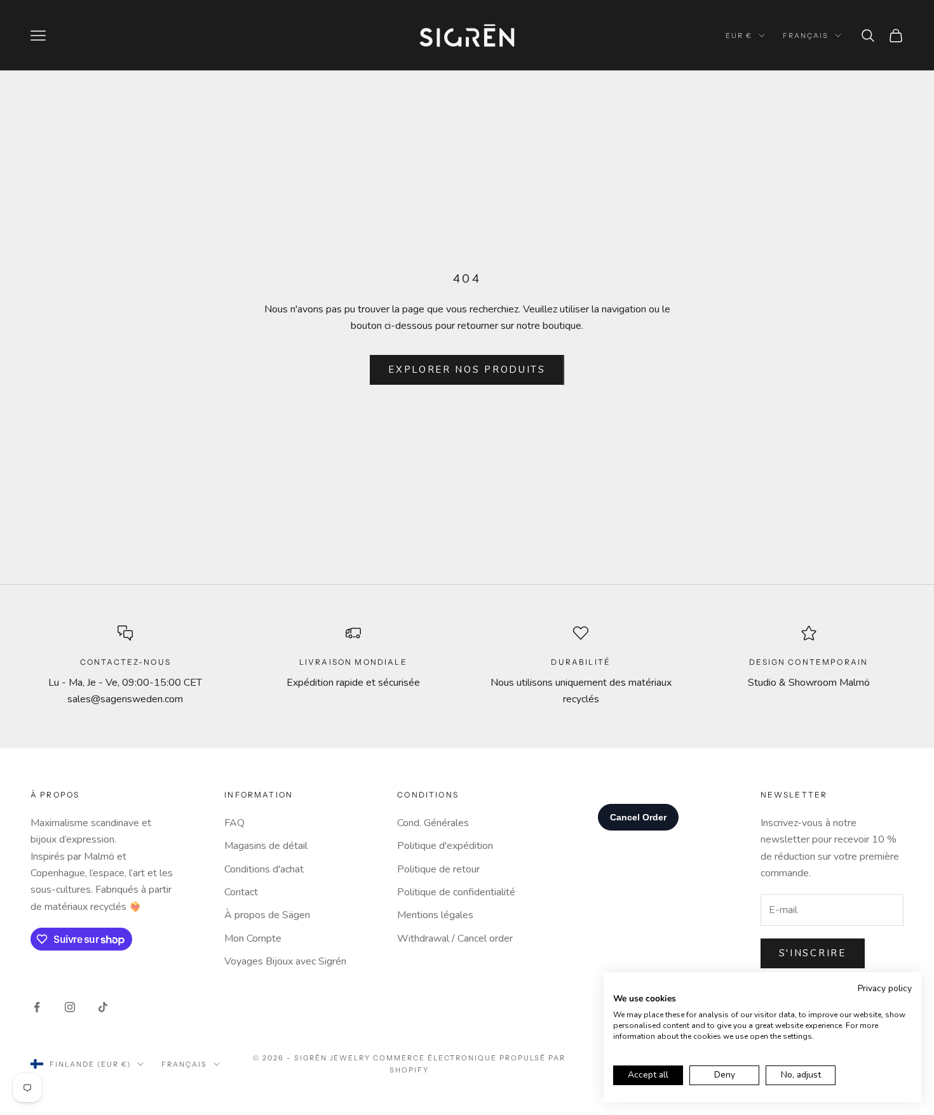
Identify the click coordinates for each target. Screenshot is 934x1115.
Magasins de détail (266, 846)
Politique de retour (438, 869)
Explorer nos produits (467, 369)
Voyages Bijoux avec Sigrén (285, 961)
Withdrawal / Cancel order (455, 938)
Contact (241, 892)
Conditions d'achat (264, 869)
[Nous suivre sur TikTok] (103, 1007)
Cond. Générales (433, 823)
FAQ (234, 823)
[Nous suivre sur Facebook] (36, 1007)
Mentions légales (435, 915)
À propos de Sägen (267, 915)
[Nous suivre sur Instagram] (70, 1007)
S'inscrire (812, 953)
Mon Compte (252, 938)
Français (806, 35)
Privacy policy (885, 988)
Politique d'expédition (445, 846)
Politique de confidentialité (456, 892)
